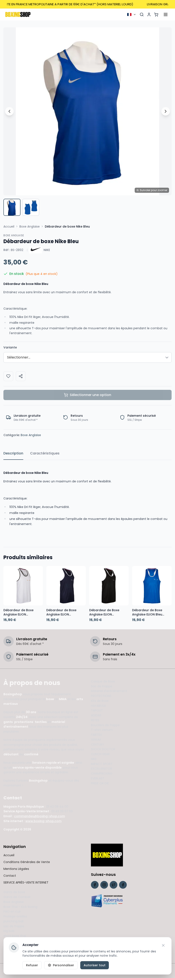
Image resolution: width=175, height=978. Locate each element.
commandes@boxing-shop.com (39, 816)
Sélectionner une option (90, 394)
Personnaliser (63, 965)
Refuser (32, 965)
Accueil (8, 226)
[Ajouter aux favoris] (8, 376)
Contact (9, 876)
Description (13, 453)
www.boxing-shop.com (43, 821)
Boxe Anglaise (29, 226)
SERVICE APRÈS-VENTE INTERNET (25, 882)
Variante (10, 347)
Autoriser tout (94, 965)
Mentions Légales (16, 869)
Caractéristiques (45, 453)
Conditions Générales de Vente (26, 862)
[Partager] (21, 376)
